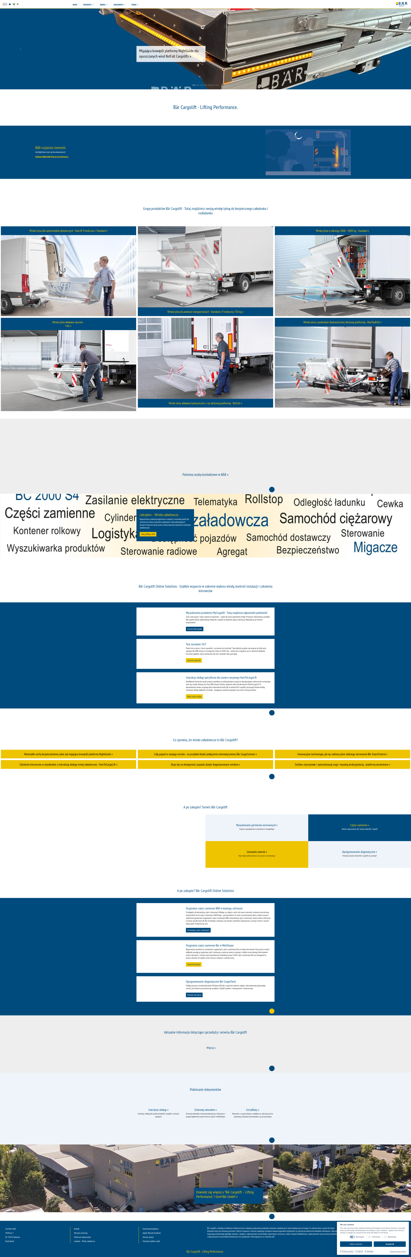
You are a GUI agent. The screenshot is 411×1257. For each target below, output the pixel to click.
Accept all (390, 1244)
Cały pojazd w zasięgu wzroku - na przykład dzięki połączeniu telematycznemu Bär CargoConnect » (205, 759)
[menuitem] (75, 4)
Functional (376, 1237)
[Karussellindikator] (197, 85)
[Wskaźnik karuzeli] (194, 85)
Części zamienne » (359, 991)
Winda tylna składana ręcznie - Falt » (68, 324)
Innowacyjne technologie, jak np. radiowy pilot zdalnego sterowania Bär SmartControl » (342, 759)
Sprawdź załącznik (193, 662)
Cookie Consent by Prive (398, 1251)
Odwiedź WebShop (193, 1131)
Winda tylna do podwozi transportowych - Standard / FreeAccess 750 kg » (205, 312)
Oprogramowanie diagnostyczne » (359, 1018)
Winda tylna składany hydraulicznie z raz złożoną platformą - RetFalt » (205, 403)
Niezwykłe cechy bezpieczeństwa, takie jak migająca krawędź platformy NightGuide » (68, 840)
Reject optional (356, 1244)
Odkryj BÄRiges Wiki (148, 534)
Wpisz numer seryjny (194, 701)
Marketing (392, 1237)
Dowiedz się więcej (194, 1161)
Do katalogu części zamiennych (198, 1096)
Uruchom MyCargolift (194, 629)
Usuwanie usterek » (257, 1018)
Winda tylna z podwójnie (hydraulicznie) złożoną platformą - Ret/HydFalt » (342, 322)
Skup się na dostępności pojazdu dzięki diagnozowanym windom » (205, 850)
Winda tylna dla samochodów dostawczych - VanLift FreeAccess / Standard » (68, 231)
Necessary (360, 1237)
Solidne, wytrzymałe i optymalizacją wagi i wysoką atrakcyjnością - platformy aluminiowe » (342, 769)
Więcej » (211, 1214)
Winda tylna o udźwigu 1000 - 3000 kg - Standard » (342, 231)
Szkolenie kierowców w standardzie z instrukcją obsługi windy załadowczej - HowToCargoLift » (68, 931)
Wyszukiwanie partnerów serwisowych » (257, 991)
